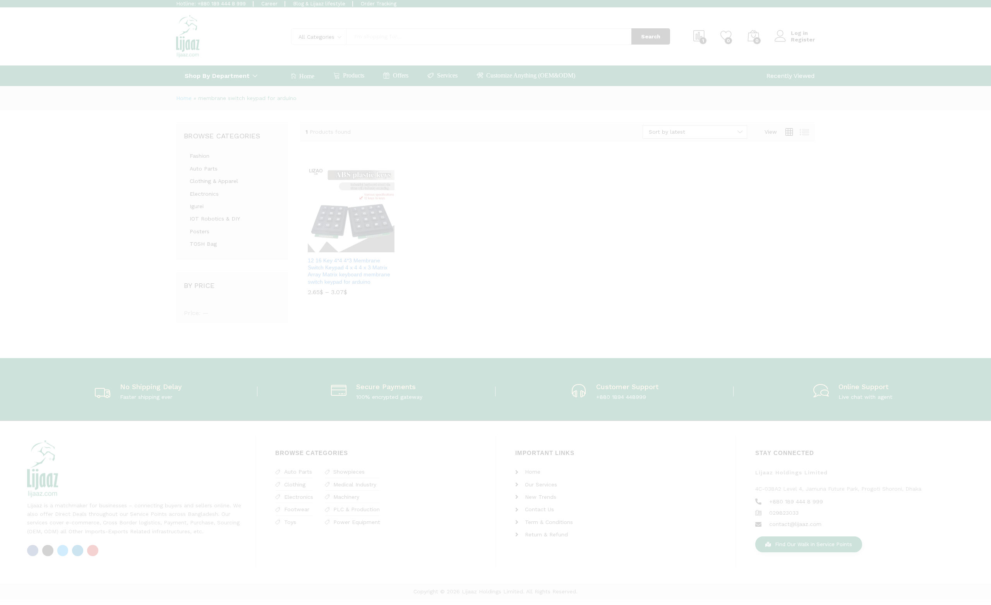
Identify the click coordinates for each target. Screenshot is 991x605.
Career (269, 4)
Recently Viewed (790, 75)
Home (306, 76)
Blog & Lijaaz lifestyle (319, 4)
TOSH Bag (203, 244)
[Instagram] (47, 550)
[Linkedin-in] (77, 550)
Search (650, 36)
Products (353, 75)
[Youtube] (92, 550)
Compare (368, 247)
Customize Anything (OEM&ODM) (530, 75)
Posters (199, 231)
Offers (400, 75)
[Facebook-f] (32, 550)
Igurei (197, 206)
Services (447, 75)
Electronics (204, 194)
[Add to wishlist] (351, 247)
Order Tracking (378, 4)
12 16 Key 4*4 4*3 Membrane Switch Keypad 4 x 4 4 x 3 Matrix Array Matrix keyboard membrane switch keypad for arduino (349, 271)
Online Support (863, 387)
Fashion (199, 156)
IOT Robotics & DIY (215, 218)
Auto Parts (204, 168)
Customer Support (627, 387)
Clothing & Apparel (214, 181)
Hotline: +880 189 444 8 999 (211, 4)
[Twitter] (63, 550)
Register (803, 39)
